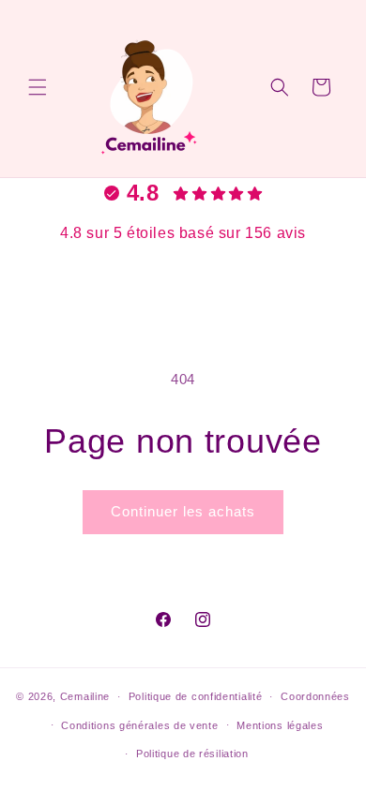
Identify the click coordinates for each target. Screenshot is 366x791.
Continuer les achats (183, 511)
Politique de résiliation (192, 753)
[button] (37, 87)
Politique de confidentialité (196, 696)
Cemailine (85, 696)
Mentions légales (279, 725)
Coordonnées (315, 696)
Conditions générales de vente (139, 725)
